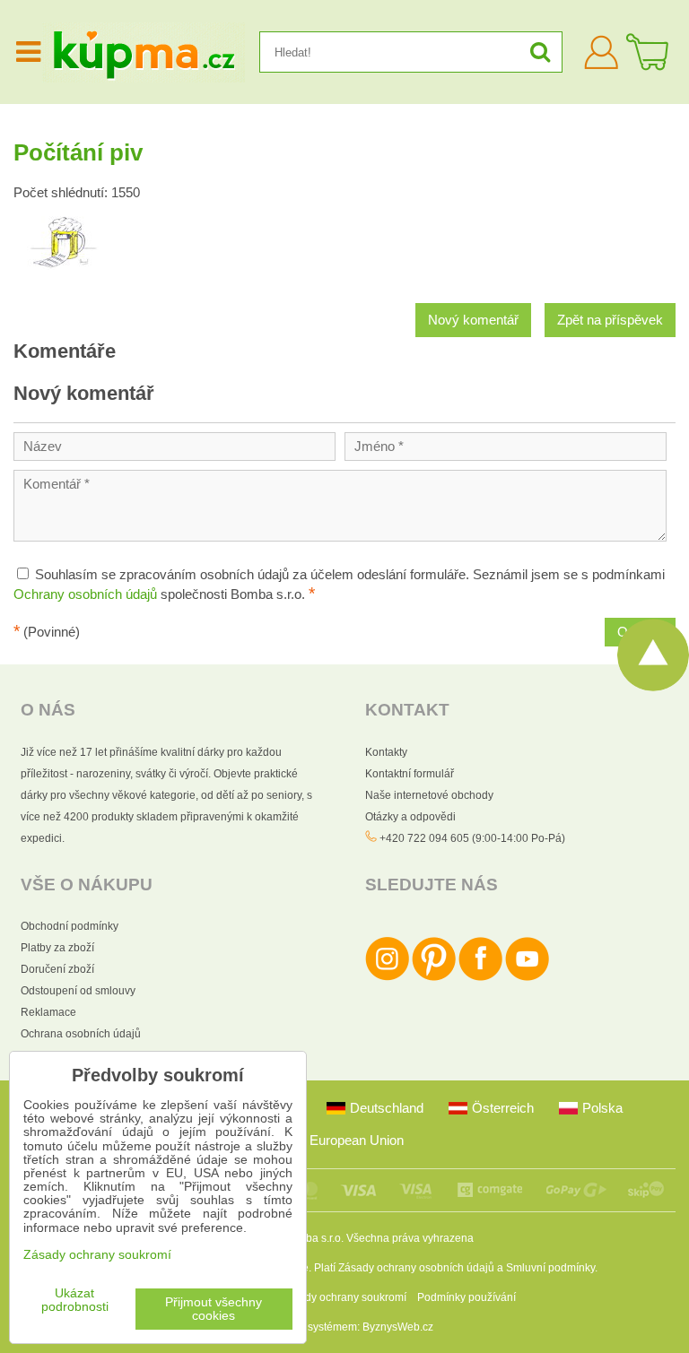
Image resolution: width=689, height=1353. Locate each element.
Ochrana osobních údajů (81, 1034)
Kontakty (386, 752)
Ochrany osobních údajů (85, 594)
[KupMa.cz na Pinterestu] (434, 977)
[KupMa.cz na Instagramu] (387, 977)
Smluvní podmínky (550, 1268)
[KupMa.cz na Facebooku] (480, 977)
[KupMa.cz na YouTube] (527, 977)
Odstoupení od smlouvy (78, 990)
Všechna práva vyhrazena (410, 1238)
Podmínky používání (466, 1297)
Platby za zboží (57, 947)
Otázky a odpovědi (410, 817)
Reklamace (48, 1012)
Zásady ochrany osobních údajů (416, 1268)
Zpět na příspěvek (610, 320)
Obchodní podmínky (69, 926)
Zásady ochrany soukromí (343, 1297)
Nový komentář (473, 320)
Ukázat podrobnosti (75, 1300)
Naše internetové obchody (429, 795)
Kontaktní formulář (409, 774)
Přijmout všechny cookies (213, 1309)
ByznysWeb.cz (397, 1327)
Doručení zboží (57, 969)
